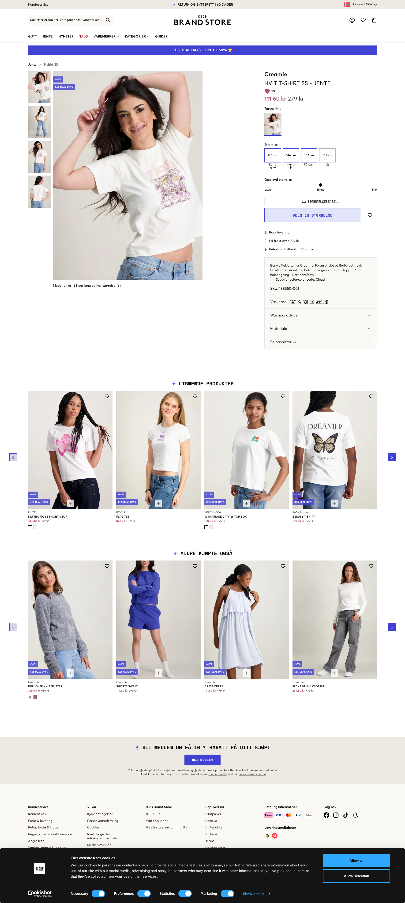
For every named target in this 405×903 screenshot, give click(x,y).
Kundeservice (38, 4)
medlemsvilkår (218, 774)
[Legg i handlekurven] (70, 503)
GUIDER (161, 36)
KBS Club (153, 814)
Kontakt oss (37, 814)
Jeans (209, 841)
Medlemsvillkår (99, 845)
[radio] (272, 155)
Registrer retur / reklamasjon (50, 834)
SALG (83, 36)
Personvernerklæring (102, 821)
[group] (320, 158)
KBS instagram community (166, 827)
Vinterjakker (214, 827)
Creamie (275, 74)
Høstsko (211, 821)
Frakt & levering (40, 821)
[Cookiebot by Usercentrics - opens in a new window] (39, 893)
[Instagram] (336, 815)
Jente (32, 64)
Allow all (356, 860)
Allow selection (356, 876)
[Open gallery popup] (127, 175)
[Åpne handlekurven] (374, 20)
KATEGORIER (135, 36)
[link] (202, 20)
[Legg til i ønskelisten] (370, 215)
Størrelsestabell (323, 201)
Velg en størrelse (313, 215)
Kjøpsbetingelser (99, 814)
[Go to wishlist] (363, 20)
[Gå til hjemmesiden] (202, 20)
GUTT (32, 36)
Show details (253, 894)
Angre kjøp (36, 841)
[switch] (144, 893)
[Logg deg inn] (352, 20)
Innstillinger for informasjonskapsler (102, 836)
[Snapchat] (355, 815)
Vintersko (212, 834)
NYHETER (66, 36)
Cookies (93, 827)
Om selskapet (157, 821)
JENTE (47, 36)
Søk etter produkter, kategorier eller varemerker (64, 20)
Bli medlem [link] (202, 759)
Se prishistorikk (283, 342)
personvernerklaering (252, 774)
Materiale (278, 329)
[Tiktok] (346, 815)
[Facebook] (326, 815)
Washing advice (284, 315)
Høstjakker (213, 814)
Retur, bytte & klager (44, 827)
